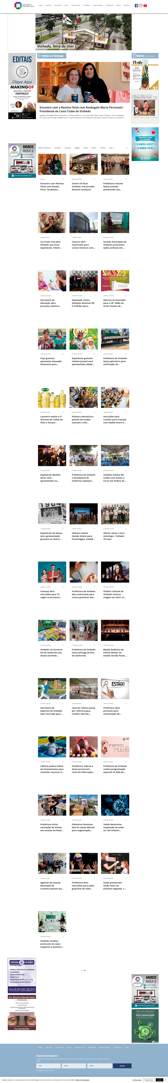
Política (103, 148)
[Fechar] (165, 1079)
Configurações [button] (137, 1080)
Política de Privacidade (82, 1080)
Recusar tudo (149, 1080)
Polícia (94, 148)
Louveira (68, 148)
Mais (111, 148)
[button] (127, 148)
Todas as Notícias (44, 148)
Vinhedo (58, 148)
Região (77, 148)
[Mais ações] (63, 179)
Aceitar (159, 1080)
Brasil (86, 148)
